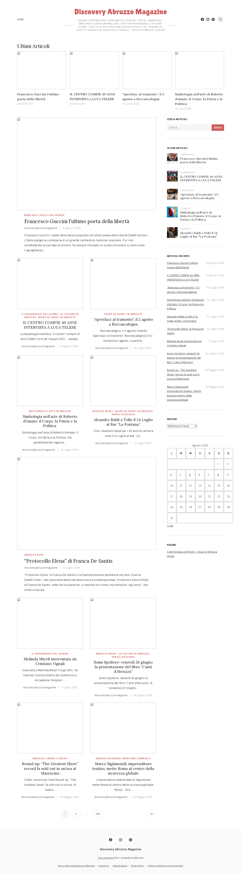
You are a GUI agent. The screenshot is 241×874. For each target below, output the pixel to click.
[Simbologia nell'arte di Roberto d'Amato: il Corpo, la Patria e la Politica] (172, 216)
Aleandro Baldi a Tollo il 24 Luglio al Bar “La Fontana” (123, 422)
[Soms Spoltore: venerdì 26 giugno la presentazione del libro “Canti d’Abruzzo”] (123, 623)
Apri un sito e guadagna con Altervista (76, 865)
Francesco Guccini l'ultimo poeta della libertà (199, 160)
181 (98, 814)
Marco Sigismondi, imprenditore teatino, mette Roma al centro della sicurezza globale (123, 768)
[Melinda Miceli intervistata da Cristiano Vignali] (50, 623)
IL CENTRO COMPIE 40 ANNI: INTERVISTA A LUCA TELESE (50, 325)
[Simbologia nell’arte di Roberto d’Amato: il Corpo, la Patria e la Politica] (199, 70)
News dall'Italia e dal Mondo (44, 215)
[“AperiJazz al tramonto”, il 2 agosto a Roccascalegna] (146, 70)
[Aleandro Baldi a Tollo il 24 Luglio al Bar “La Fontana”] (123, 380)
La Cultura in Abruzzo (133, 653)
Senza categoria (123, 414)
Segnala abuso (120, 865)
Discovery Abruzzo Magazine (120, 11)
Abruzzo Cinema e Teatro (50, 758)
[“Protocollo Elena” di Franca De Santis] (86, 503)
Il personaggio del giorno (39, 314)
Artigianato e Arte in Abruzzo (50, 411)
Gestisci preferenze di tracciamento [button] (165, 865)
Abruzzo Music (102, 411)
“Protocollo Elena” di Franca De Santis (68, 561)
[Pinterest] (213, 19)
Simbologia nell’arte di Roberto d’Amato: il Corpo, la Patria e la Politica (199, 99)
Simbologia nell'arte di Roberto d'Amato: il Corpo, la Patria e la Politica (200, 216)
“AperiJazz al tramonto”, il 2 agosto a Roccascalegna (123, 321)
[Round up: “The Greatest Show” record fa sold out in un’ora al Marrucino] (50, 728)
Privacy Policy (137, 865)
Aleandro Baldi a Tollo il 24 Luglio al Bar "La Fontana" (199, 234)
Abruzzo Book (34, 554)
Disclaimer (103, 865)
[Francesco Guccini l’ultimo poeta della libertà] (41, 70)
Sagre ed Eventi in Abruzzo (57, 317)
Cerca (218, 127)
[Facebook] (202, 19)
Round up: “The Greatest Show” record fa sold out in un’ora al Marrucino (50, 768)
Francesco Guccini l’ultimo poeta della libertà (76, 221)
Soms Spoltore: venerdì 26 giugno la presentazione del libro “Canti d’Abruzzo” (123, 667)
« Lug (170, 525)
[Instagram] (208, 19)
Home (20, 19)
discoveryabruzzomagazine (40, 228)
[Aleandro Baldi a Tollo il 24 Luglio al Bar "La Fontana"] (172, 237)
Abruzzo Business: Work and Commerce (123, 758)
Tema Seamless (106, 858)
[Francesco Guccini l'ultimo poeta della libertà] (172, 162)
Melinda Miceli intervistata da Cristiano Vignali (50, 661)
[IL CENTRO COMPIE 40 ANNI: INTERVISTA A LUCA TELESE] (94, 70)
